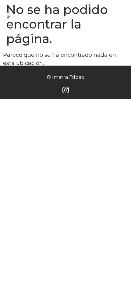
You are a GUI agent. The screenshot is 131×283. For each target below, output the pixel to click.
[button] (119, 15)
